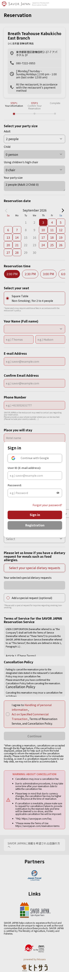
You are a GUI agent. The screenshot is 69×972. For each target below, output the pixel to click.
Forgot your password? (47, 505)
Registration (34, 525)
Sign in (35, 515)
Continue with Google (35, 458)
